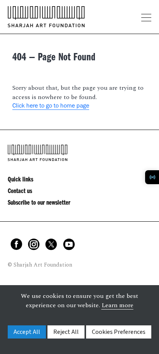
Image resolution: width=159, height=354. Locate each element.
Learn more (117, 305)
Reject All (66, 332)
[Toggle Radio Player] (152, 177)
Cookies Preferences (118, 332)
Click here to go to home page (50, 106)
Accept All (27, 332)
